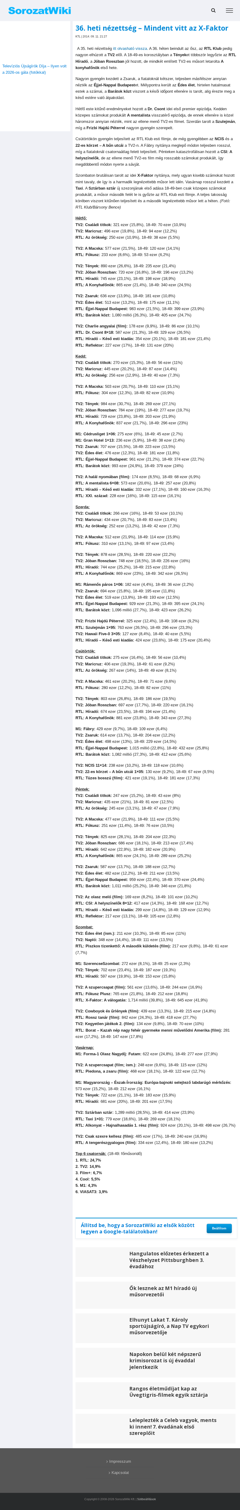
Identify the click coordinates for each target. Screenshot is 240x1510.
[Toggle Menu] (229, 10)
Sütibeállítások (146, 1499)
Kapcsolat (120, 1472)
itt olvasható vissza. (130, 48)
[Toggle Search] (213, 10)
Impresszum (120, 1461)
